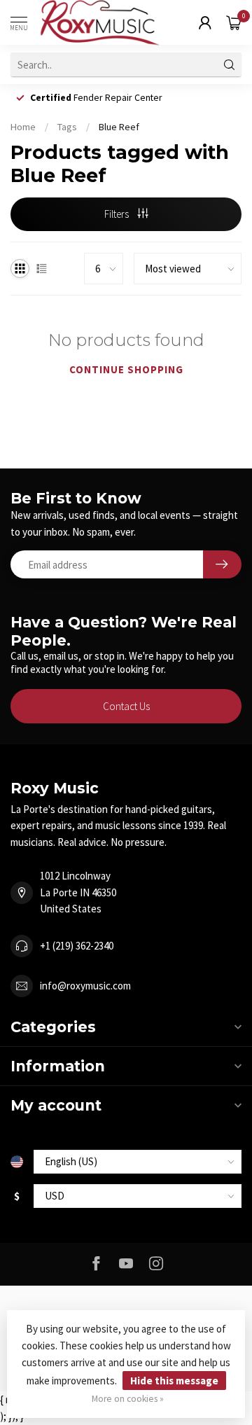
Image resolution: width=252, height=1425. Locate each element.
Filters (117, 214)
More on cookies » (128, 1399)
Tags (67, 126)
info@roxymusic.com (85, 985)
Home (23, 126)
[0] (233, 22)
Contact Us (126, 706)
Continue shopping (126, 369)
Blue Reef (119, 126)
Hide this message (174, 1380)
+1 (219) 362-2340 (76, 945)
